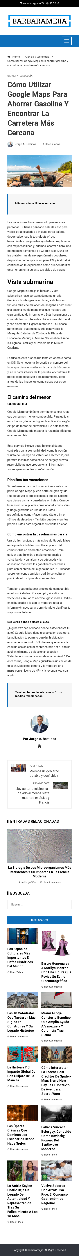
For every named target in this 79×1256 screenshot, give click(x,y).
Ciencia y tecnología (20, 76)
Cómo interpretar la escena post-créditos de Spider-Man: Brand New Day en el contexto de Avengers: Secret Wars (56, 1081)
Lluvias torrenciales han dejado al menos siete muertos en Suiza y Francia (32, 793)
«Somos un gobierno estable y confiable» (44, 771)
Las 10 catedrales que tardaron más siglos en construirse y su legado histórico (21, 1021)
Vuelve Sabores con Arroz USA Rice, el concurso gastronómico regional (54, 1194)
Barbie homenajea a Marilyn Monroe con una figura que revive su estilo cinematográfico (56, 972)
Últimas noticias (45, 203)
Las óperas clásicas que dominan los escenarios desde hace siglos (20, 1134)
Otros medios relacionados (38, 694)
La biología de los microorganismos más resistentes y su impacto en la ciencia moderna (39, 872)
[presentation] (11, 856)
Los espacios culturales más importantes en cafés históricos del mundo (20, 957)
